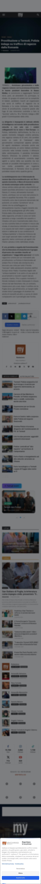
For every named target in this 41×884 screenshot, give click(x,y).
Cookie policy (19, 864)
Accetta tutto (20, 878)
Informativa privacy (8, 864)
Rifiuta (21, 873)
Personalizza (20, 868)
